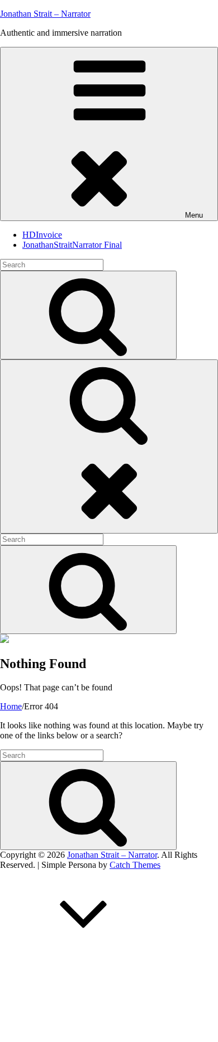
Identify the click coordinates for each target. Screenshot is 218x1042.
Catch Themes (135, 865)
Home (11, 706)
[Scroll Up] (84, 950)
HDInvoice (42, 234)
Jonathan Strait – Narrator (45, 13)
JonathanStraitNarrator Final (72, 244)
